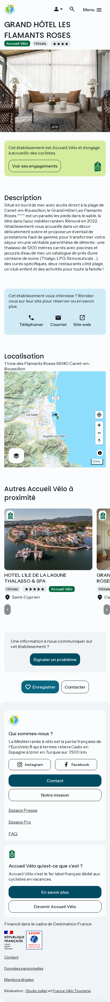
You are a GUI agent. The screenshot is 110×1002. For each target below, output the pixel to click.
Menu (89, 9)
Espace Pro (20, 822)
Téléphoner (31, 324)
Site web (82, 324)
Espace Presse (23, 810)
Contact (55, 780)
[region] (55, 419)
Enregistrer (44, 687)
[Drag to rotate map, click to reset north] (99, 440)
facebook (80, 764)
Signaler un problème (55, 659)
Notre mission (55, 795)
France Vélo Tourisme (72, 990)
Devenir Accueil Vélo (55, 906)
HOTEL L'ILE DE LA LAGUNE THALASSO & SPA (35, 578)
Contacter (75, 687)
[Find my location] (99, 415)
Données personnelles (23, 968)
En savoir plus (55, 892)
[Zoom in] (99, 425)
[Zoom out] (99, 433)
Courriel (58, 324)
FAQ (13, 833)
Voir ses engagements (34, 166)
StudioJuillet (36, 990)
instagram (34, 764)
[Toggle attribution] (100, 453)
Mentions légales (19, 979)
